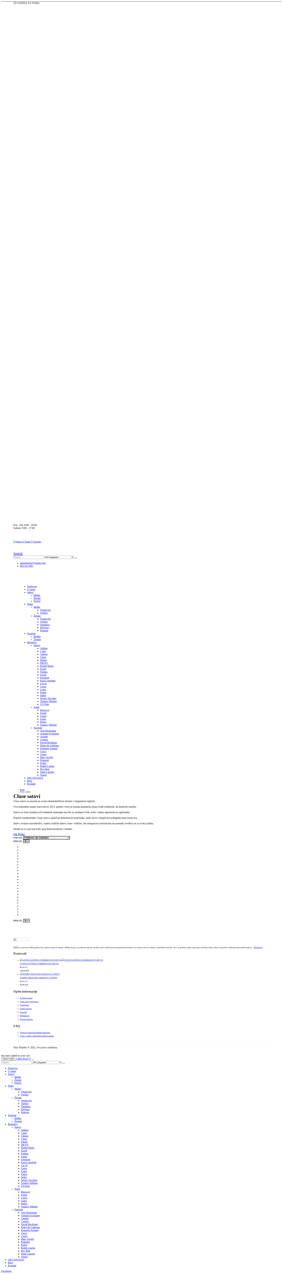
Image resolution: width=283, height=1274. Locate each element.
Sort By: (18, 838)
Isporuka (23, 1012)
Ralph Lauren (47, 766)
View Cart (8, 1059)
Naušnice (45, 624)
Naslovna (32, 586)
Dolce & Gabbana (49, 745)
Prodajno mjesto (26, 998)
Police (43, 692)
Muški (37, 595)
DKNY (44, 663)
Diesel (43, 660)
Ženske (37, 639)
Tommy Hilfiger (48, 701)
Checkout (23, 1058)
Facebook (6, 1271)
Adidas (43, 648)
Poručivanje (24, 1005)
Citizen (43, 654)
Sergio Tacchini (48, 698)
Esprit (43, 669)
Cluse (43, 657)
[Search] (75, 558)
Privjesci (44, 627)
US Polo (44, 704)
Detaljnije (258, 947)
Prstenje (44, 630)
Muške (37, 636)
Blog (29, 780)
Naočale (31, 633)
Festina (43, 671)
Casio (43, 651)
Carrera (44, 739)
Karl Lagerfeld (47, 680)
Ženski (37, 598)
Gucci (43, 751)
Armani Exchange (49, 733)
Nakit (30, 604)
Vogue (43, 775)
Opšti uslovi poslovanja (29, 1002)
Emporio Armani (48, 748)
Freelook (44, 677)
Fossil (43, 674)
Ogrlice (44, 613)
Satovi (30, 592)
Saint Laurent (47, 772)
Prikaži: (18, 841)
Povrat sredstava (26, 1019)
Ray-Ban (44, 769)
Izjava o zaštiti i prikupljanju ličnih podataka (37, 1036)
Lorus (43, 686)
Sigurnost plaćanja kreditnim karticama (35, 1032)
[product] (145, 960)
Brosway (44, 710)
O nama (31, 589)
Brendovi (32, 642)
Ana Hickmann (48, 730)
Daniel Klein (46, 666)
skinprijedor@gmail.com (33, 563)
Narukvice (45, 610)
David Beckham (48, 742)
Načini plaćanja (26, 1009)
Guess (43, 716)
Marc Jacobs (46, 757)
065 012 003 (26, 566)
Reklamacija (24, 1016)
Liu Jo (43, 683)
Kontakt (31, 783)
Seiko (43, 695)
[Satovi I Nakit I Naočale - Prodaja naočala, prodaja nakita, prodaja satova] (27, 541)
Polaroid (44, 760)
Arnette (44, 736)
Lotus (43, 689)
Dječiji (37, 601)
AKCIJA (35, 778)
